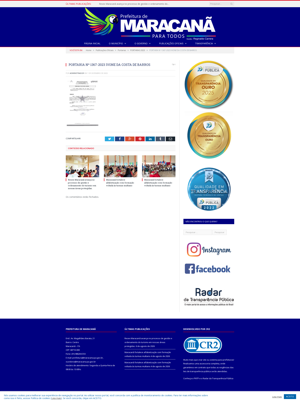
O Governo (141, 43)
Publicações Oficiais (171, 43)
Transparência (204, 43)
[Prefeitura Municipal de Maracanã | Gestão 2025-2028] (150, 23)
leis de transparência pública (197, 371)
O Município (116, 43)
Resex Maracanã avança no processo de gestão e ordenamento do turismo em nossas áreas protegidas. (82, 184)
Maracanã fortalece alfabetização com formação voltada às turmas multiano (135, 4)
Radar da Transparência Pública (218, 378)
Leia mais (56, 398)
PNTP (196, 378)
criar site (202, 359)
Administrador (77, 73)
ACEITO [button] (290, 396)
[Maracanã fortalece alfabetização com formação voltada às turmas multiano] (120, 166)
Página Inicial (92, 43)
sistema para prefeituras (222, 359)
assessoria (205, 363)
